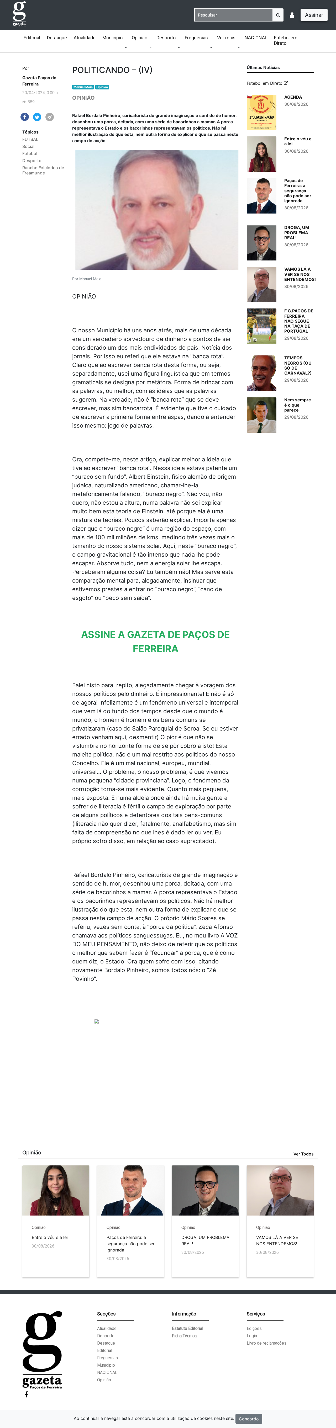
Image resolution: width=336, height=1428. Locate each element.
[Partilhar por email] (49, 116)
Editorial (32, 37)
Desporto (166, 37)
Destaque (57, 37)
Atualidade (85, 37)
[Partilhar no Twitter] (37, 116)
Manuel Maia (83, 87)
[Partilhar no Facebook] (24, 116)
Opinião (139, 37)
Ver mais (226, 37)
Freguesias (196, 37)
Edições (254, 1328)
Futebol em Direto (285, 40)
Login (252, 1335)
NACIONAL (256, 37)
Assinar (314, 15)
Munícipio (112, 37)
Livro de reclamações (266, 1343)
